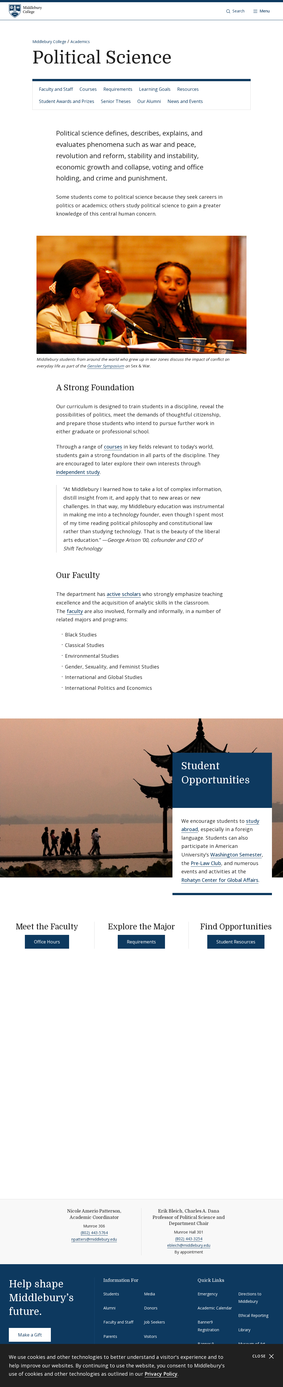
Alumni (109, 1308)
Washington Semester (236, 854)
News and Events (185, 101)
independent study (78, 472)
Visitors (150, 1336)
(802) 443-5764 (94, 1232)
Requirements (117, 89)
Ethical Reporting (253, 1315)
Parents (110, 1336)
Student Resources (235, 942)
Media (149, 1293)
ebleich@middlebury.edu (188, 1245)
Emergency (208, 1293)
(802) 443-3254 (188, 1238)
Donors (151, 1308)
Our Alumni (149, 101)
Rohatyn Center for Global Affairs (219, 880)
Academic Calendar (215, 1308)
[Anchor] (140, 387)
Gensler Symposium (105, 365)
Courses (88, 89)
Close (260, 1356)
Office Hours (47, 942)
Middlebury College (49, 41)
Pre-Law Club (206, 863)
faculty (75, 611)
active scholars (124, 594)
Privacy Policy (161, 1373)
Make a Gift (30, 1335)
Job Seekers (154, 1322)
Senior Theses (116, 101)
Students (111, 1293)
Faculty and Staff (56, 89)
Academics (80, 41)
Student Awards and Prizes (66, 101)
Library (244, 1329)
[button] (235, 11)
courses (113, 446)
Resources (188, 89)
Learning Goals (155, 89)
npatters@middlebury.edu (94, 1239)
